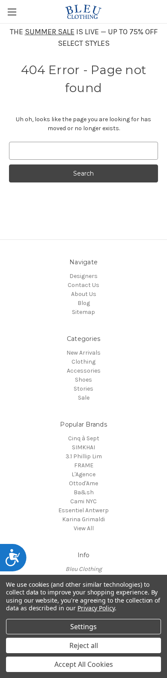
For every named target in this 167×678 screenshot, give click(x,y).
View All (84, 528)
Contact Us (83, 285)
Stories (83, 388)
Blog (84, 303)
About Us (83, 294)
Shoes (83, 379)
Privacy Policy (96, 608)
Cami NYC (83, 501)
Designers (83, 276)
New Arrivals (83, 352)
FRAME (83, 465)
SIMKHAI (83, 447)
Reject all (83, 645)
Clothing (83, 361)
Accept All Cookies (83, 664)
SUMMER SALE (50, 31)
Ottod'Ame (83, 483)
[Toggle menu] (12, 12)
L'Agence (83, 474)
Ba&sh (84, 492)
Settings (83, 626)
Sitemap (83, 312)
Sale (83, 397)
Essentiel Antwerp (83, 510)
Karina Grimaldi (83, 519)
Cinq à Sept (83, 438)
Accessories (84, 370)
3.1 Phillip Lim (84, 456)
